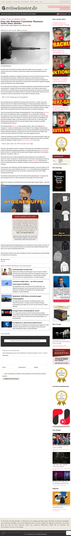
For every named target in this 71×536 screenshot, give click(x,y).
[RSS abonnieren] (67, 2)
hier (35, 102)
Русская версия (48, 532)
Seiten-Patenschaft (25, 1)
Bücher (31, 1)
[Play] (25, 198)
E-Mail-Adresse (22, 367)
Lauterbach (23, 19)
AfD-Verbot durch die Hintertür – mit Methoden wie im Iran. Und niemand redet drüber (61, 108)
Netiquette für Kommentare (38, 532)
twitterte (28, 169)
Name (4, 367)
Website (36, 367)
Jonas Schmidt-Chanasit (28, 140)
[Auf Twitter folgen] (62, 2)
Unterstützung (16, 1)
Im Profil (3, 1)
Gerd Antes (15, 126)
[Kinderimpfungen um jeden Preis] (25, 273)
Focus (43, 69)
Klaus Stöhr (46, 112)
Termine (21, 532)
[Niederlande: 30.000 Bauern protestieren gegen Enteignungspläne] (25, 301)
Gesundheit (3, 19)
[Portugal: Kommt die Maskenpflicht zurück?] (25, 314)
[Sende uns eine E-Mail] (64, 2)
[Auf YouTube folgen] (69, 2)
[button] (69, 14)
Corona (9, 19)
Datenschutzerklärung (63, 532)
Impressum (55, 532)
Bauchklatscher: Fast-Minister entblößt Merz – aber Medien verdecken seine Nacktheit (60, 79)
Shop (41, 1)
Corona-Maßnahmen (16, 19)
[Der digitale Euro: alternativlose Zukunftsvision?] (25, 325)
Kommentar (5, 355)
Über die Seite (9, 1)
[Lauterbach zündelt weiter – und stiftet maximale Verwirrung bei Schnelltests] (25, 286)
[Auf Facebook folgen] (60, 2)
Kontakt (36, 1)
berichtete (42, 150)
